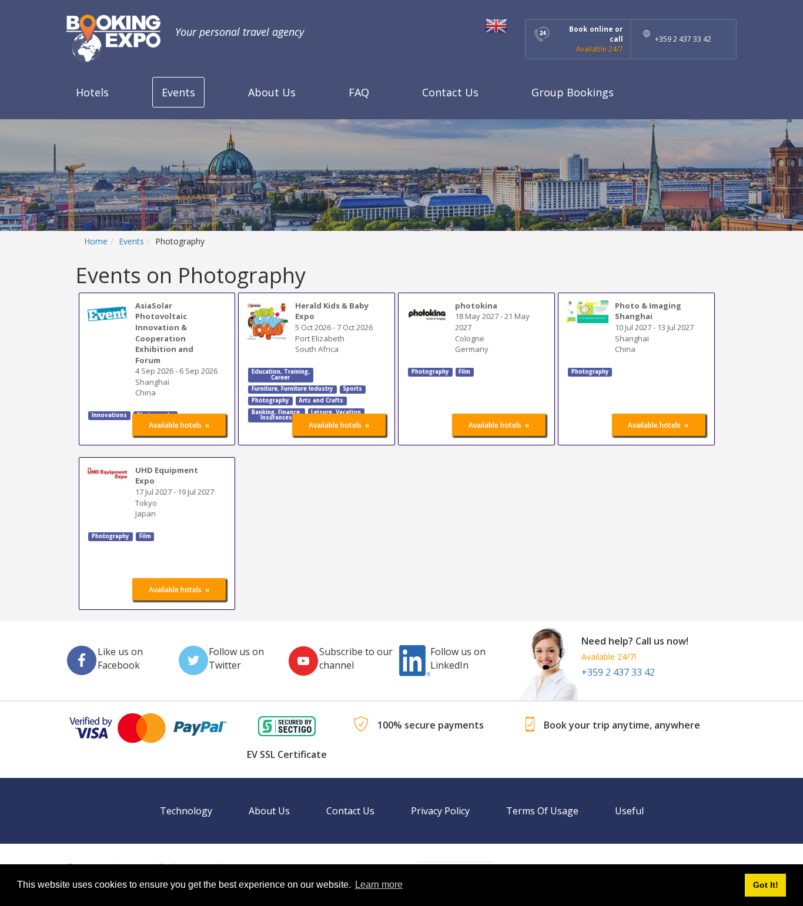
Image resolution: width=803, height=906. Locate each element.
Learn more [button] (379, 885)
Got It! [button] (765, 885)
